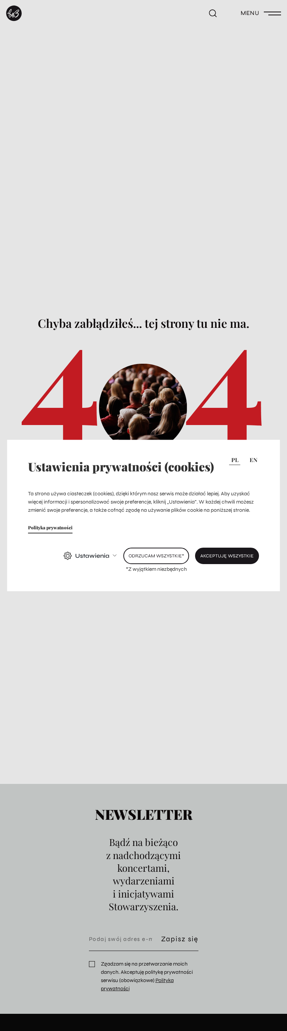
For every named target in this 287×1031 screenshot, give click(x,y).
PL (234, 460)
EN (253, 460)
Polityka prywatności (50, 527)
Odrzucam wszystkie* (156, 555)
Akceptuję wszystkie (227, 555)
